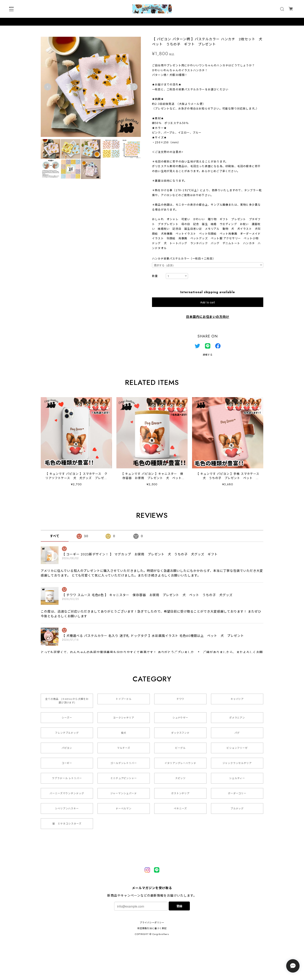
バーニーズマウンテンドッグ (67, 793)
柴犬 (123, 733)
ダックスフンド (180, 733)
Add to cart (207, 302)
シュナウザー (180, 717)
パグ (237, 733)
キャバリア (237, 699)
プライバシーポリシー (152, 922)
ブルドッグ (237, 808)
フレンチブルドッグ (67, 733)
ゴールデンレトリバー (123, 763)
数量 (155, 276)
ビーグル (180, 748)
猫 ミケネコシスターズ (66, 823)
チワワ (180, 699)
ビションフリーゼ (237, 748)
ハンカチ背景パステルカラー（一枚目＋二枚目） (183, 258)
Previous (47, 86)
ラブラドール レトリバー (67, 778)
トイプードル (124, 699)
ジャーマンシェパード (123, 793)
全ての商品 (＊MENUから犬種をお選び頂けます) (66, 700)
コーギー (67, 763)
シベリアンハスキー (67, 808)
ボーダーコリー (237, 793)
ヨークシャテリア (123, 717)
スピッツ (180, 778)
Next (134, 86)
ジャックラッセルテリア (237, 763)
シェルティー (237, 778)
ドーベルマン (124, 808)
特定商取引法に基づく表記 (152, 928)
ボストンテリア (180, 793)
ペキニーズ (180, 808)
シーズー (67, 717)
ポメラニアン (237, 717)
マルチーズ (123, 748)
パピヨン (67, 748)
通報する (208, 354)
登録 (179, 906)
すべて (54, 536)
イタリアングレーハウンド (180, 763)
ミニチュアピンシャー (123, 778)
